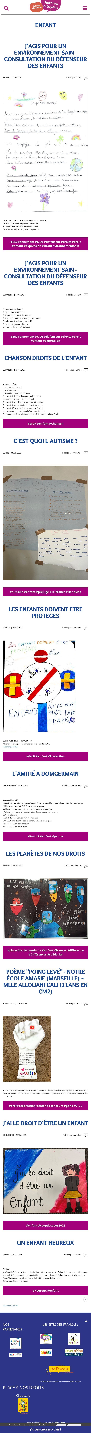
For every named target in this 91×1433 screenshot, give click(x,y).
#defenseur (52, 242)
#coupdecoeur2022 (51, 1225)
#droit (76, 242)
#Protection (56, 756)
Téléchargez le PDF (10, 747)
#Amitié (34, 836)
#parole (57, 836)
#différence (75, 950)
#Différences (37, 954)
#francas (60, 950)
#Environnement (22, 242)
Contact (47, 1422)
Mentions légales (33, 1422)
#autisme (17, 592)
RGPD (56, 1422)
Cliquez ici (23, 1395)
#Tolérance (58, 592)
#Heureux (39, 1290)
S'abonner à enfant (10, 1305)
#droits (66, 242)
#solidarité (55, 954)
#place (12, 950)
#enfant (18, 246)
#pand (69, 1106)
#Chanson (56, 423)
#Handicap (73, 592)
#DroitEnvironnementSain (60, 246)
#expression (33, 246)
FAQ (63, 1422)
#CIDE (39, 242)
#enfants (35, 950)
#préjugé (43, 592)
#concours (56, 1106)
